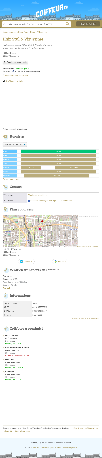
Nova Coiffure (11, 335)
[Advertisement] (51, 106)
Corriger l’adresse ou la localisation (88, 246)
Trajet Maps (61, 261)
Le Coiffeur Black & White (17, 347)
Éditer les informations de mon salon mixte (85, 318)
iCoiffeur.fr (51, 11)
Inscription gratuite (70, 448)
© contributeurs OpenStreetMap (89, 216)
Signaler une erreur (11, 179)
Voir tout (6, 288)
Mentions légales (47, 448)
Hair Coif (9, 359)
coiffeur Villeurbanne (21, 431)
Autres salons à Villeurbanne (15, 129)
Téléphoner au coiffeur (37, 195)
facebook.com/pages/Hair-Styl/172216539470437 (51, 201)
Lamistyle (9, 371)
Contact (58, 448)
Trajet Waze (28, 261)
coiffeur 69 (7, 431)
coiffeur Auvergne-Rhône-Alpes (84, 428)
